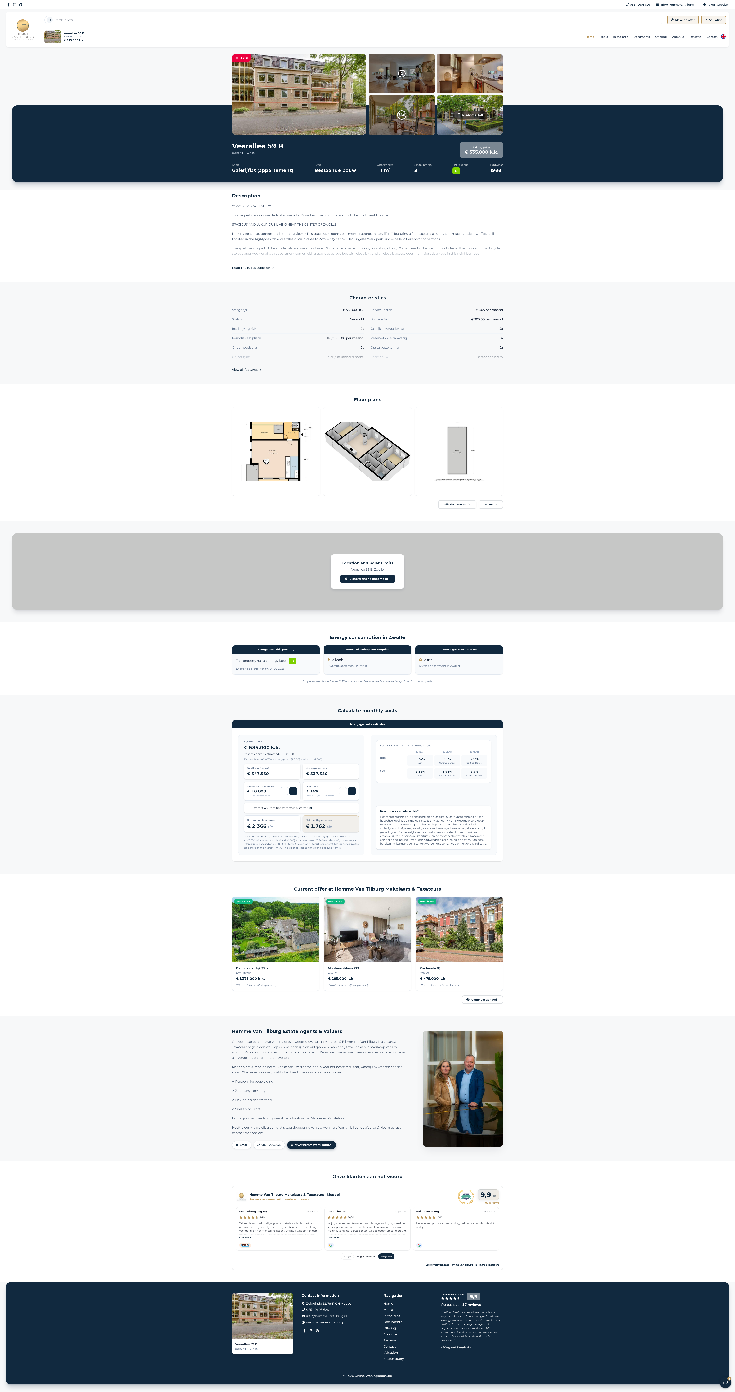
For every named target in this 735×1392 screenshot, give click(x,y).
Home (590, 37)
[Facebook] (8, 4)
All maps (491, 504)
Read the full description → (253, 268)
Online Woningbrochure (373, 1376)
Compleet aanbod (484, 999)
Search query (394, 1359)
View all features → (246, 370)
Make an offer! (685, 20)
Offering (661, 37)
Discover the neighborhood (369, 579)
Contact (712, 37)
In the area (620, 37)
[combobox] (354, 20)
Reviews (695, 37)
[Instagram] (14, 4)
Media (603, 37)
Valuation (716, 20)
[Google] (20, 4)
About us (678, 37)
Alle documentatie (457, 504)
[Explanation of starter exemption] (311, 808)
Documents (642, 37)
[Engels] (723, 36)
